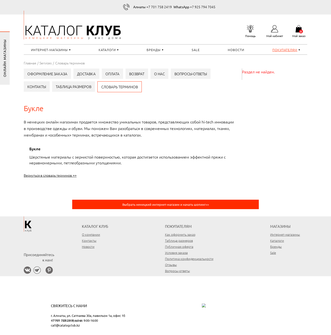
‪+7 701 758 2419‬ (152, 6)
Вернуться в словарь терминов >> (50, 175)
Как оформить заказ (180, 234)
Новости (236, 49)
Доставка (86, 73)
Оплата (112, 73)
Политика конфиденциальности (189, 258)
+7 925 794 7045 (194, 6)
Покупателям (284, 49)
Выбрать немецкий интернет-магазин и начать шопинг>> (165, 204)
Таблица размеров (73, 86)
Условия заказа (176, 252)
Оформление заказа (47, 73)
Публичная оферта (179, 246)
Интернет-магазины (49, 49)
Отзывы (171, 264)
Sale (196, 49)
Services (45, 63)
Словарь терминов (119, 86)
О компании (91, 234)
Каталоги (107, 49)
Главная (30, 63)
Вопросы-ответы (190, 73)
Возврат (136, 73)
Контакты (36, 86)
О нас (159, 73)
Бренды (154, 49)
